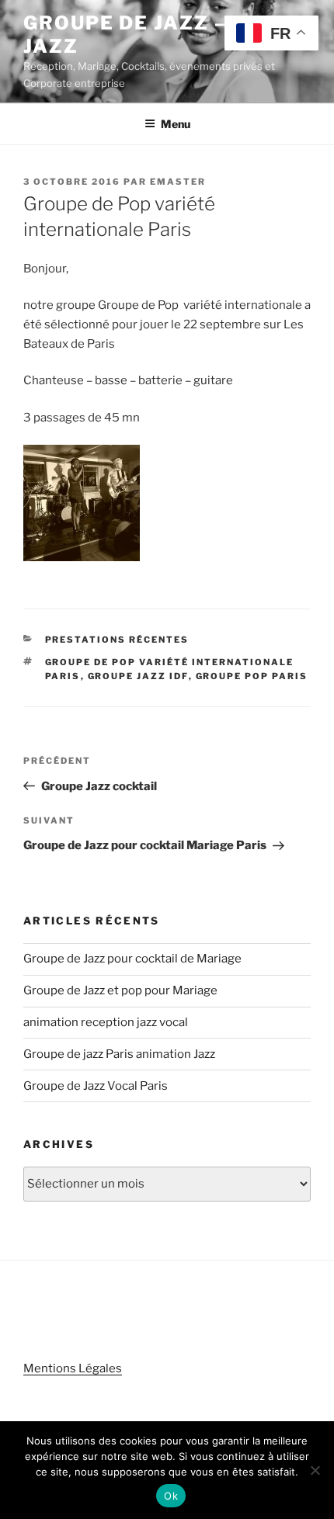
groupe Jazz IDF (138, 676)
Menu (175, 123)
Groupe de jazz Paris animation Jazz (119, 1054)
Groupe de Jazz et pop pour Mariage (120, 990)
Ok (171, 1496)
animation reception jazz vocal (105, 1022)
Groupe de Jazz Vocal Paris (95, 1086)
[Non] (314, 1470)
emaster (178, 181)
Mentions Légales (72, 1368)
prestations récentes (117, 639)
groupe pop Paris (252, 676)
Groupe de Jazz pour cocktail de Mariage (132, 959)
